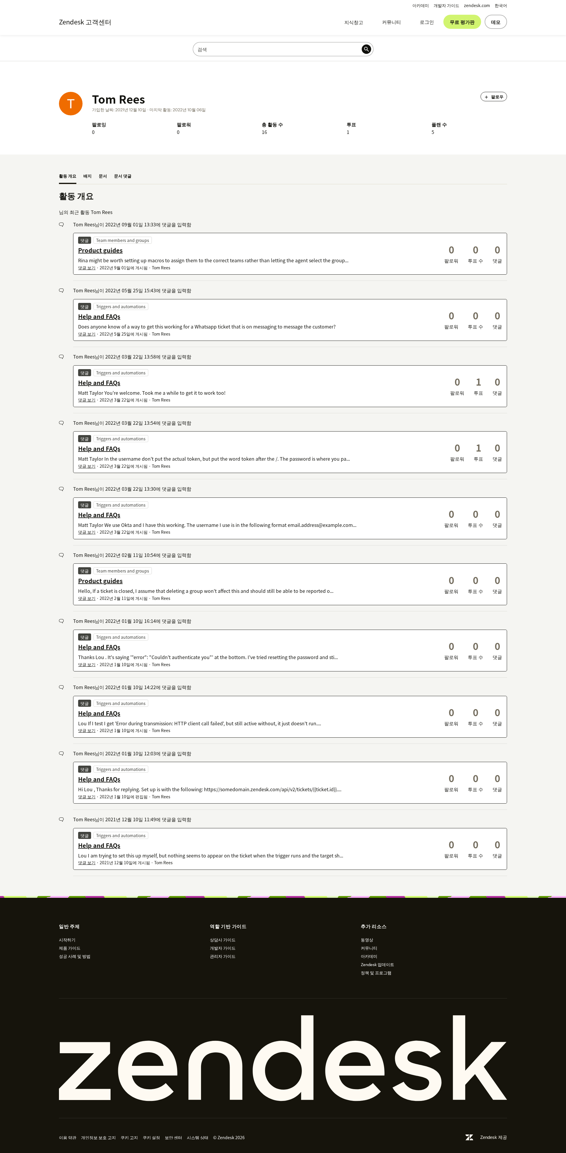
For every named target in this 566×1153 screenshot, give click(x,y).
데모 (496, 21)
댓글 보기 (87, 268)
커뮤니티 (391, 21)
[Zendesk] (283, 1058)
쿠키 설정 (151, 1137)
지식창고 (353, 22)
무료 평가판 (462, 21)
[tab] (67, 176)
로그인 (427, 21)
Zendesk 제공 (493, 1137)
